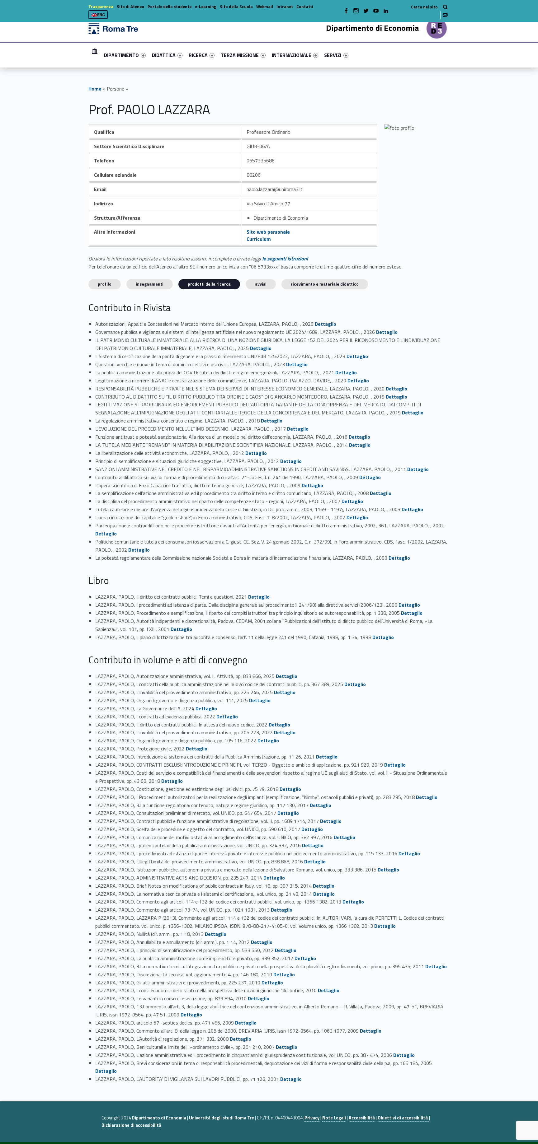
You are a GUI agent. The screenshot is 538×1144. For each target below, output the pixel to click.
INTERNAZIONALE (291, 55)
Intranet (284, 6)
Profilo (104, 284)
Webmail (264, 6)
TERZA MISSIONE (240, 55)
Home (94, 55)
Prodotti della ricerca (209, 284)
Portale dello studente (169, 6)
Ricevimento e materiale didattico (325, 284)
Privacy (311, 1117)
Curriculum (259, 239)
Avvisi (261, 284)
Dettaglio (325, 324)
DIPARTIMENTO (121, 55)
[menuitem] (94, 55)
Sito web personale (268, 232)
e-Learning (205, 6)
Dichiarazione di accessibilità (131, 1125)
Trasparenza (100, 6)
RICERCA (198, 55)
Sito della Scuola (236, 6)
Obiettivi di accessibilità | (404, 1117)
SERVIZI (332, 55)
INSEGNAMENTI (149, 284)
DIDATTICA (164, 55)
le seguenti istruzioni (285, 258)
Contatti (304, 6)
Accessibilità (362, 1117)
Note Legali (334, 1117)
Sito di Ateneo (130, 6)
